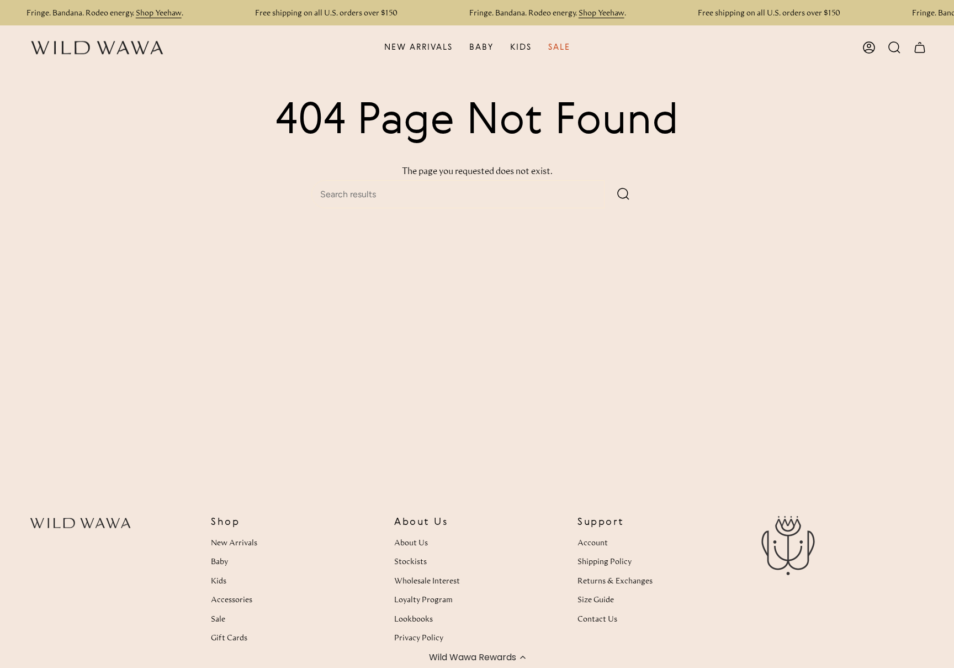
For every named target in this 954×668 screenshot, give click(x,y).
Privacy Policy (418, 637)
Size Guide (595, 599)
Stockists (410, 561)
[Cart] (919, 47)
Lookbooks (413, 618)
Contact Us (597, 618)
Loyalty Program (423, 599)
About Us (411, 542)
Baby (219, 561)
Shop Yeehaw (159, 12)
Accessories (231, 599)
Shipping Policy (604, 561)
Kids (218, 580)
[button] (477, 657)
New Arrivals (234, 542)
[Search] (624, 194)
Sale (218, 618)
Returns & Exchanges (615, 580)
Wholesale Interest (427, 580)
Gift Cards (229, 637)
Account (592, 542)
